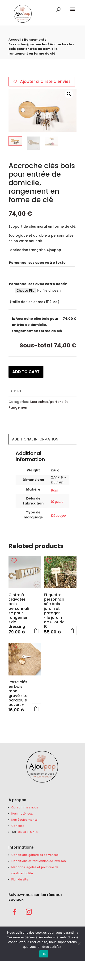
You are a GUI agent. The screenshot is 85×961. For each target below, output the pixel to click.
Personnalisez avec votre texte (37, 262)
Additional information (35, 439)
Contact (17, 826)
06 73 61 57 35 (28, 832)
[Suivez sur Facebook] (14, 912)
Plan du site (19, 879)
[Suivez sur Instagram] (29, 912)
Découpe (58, 515)
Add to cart (26, 372)
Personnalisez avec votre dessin (38, 284)
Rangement (34, 39)
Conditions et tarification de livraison (38, 861)
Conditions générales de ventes (35, 855)
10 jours (57, 501)
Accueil (14, 39)
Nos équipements (24, 820)
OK (44, 954)
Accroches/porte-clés (27, 44)
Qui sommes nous (24, 807)
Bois (54, 490)
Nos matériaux (22, 814)
